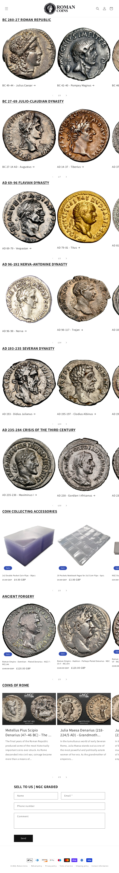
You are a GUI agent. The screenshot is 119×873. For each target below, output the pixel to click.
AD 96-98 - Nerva (12, 331)
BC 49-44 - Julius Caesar (17, 85)
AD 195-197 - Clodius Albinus (75, 414)
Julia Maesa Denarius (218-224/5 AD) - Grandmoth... (82, 732)
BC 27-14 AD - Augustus (16, 167)
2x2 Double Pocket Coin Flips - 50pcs (18, 575)
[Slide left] (52, 95)
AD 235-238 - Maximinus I (18, 495)
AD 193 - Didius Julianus (17, 414)
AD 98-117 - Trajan (68, 329)
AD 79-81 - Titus (67, 247)
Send (23, 838)
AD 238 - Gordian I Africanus (74, 495)
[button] (6, 8)
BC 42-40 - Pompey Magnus (74, 85)
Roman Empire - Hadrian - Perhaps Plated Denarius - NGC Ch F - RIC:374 (83, 662)
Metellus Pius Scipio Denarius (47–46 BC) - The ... (28, 732)
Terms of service (66, 866)
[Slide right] (66, 95)
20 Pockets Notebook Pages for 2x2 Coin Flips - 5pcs (80, 575)
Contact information (100, 866)
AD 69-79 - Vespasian (15, 248)
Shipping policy (82, 866)
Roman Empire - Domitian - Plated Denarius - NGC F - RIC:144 (26, 663)
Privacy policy (51, 866)
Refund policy (36, 866)
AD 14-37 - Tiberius (69, 167)
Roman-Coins (22, 866)
